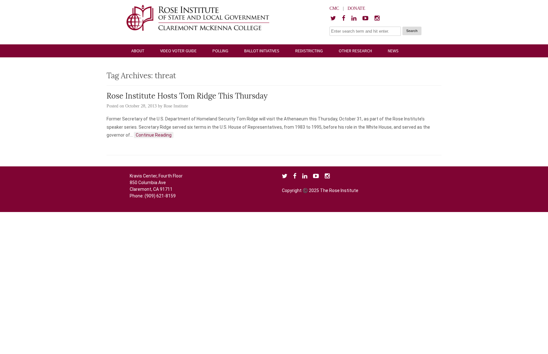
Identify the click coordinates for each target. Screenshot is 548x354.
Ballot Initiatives (261, 51)
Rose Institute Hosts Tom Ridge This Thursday (187, 96)
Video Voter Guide (178, 51)
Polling (220, 51)
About (137, 51)
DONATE (356, 8)
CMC (334, 8)
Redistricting (309, 51)
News (393, 51)
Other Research (355, 51)
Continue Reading (154, 135)
